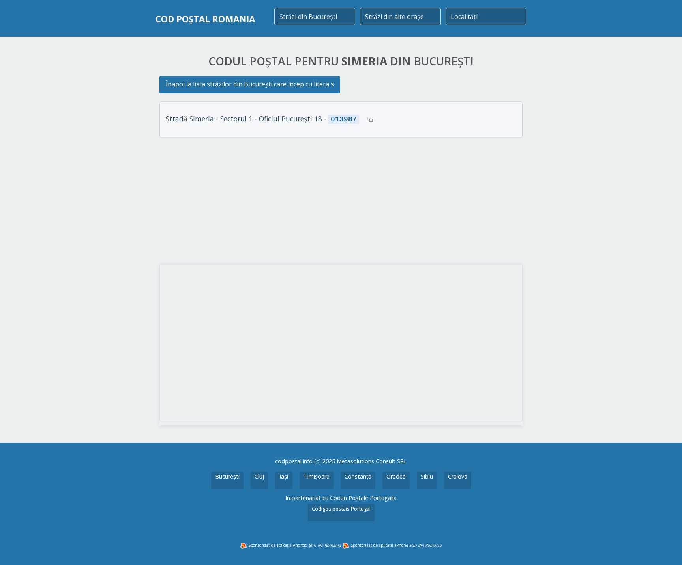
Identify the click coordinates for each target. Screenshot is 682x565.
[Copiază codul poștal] (370, 119)
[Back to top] (665, 548)
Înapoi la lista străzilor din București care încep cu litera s (250, 84)
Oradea (396, 476)
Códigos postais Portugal (341, 508)
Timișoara (317, 476)
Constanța (358, 476)
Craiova (457, 476)
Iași (283, 476)
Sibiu (427, 476)
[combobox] (314, 16)
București (227, 476)
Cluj (259, 476)
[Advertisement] (341, 200)
